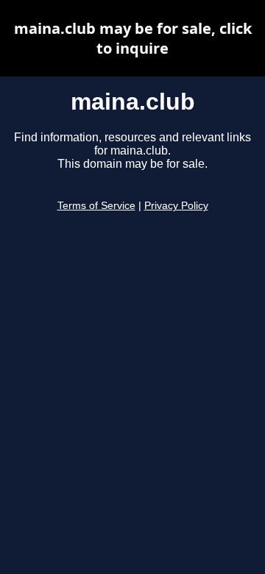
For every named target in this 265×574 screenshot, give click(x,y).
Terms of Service (96, 205)
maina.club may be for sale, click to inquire (133, 38)
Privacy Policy (176, 205)
